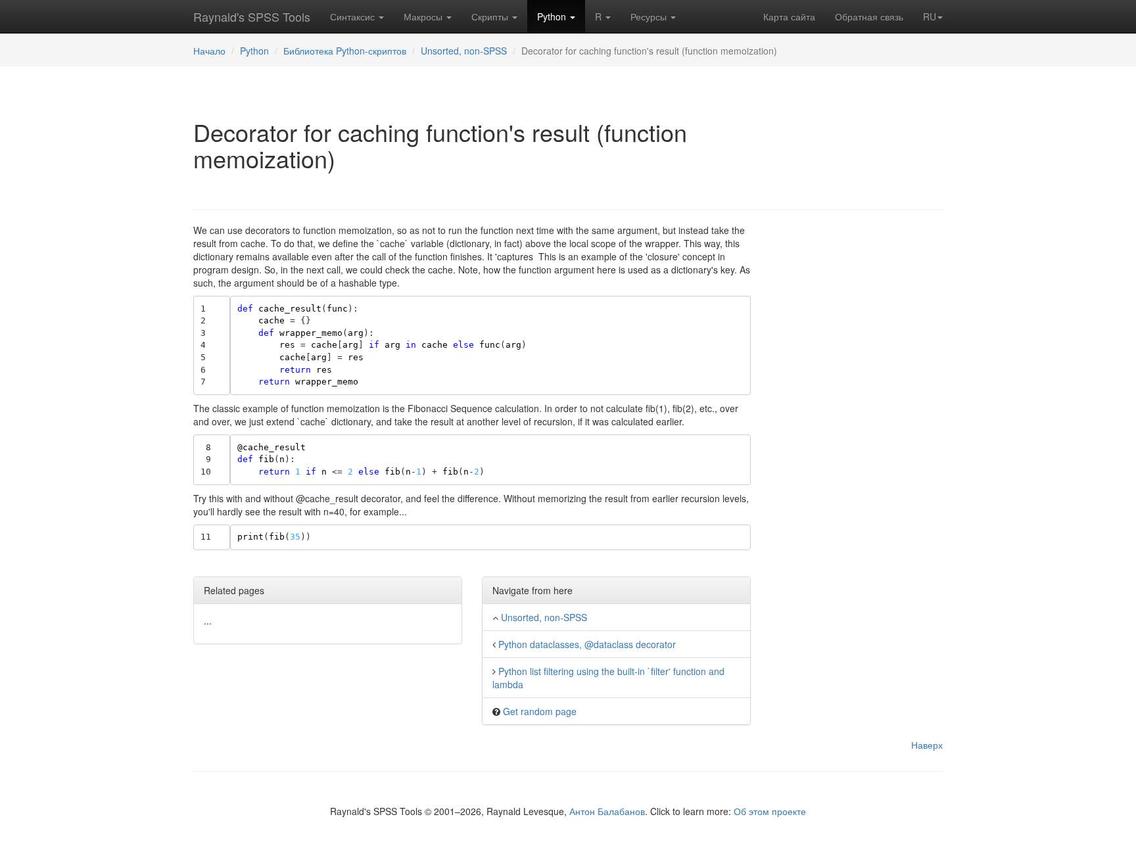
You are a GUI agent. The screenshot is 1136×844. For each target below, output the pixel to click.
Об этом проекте (770, 811)
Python (553, 16)
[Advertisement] (856, 420)
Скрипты (491, 16)
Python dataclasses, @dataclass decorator (587, 644)
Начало (209, 50)
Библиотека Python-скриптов (344, 50)
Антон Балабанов (607, 811)
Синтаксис (353, 16)
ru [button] (929, 16)
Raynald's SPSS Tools (251, 16)
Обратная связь (869, 16)
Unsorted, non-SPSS (464, 50)
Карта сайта (789, 16)
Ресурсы (649, 16)
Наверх (927, 744)
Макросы (424, 16)
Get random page (540, 711)
